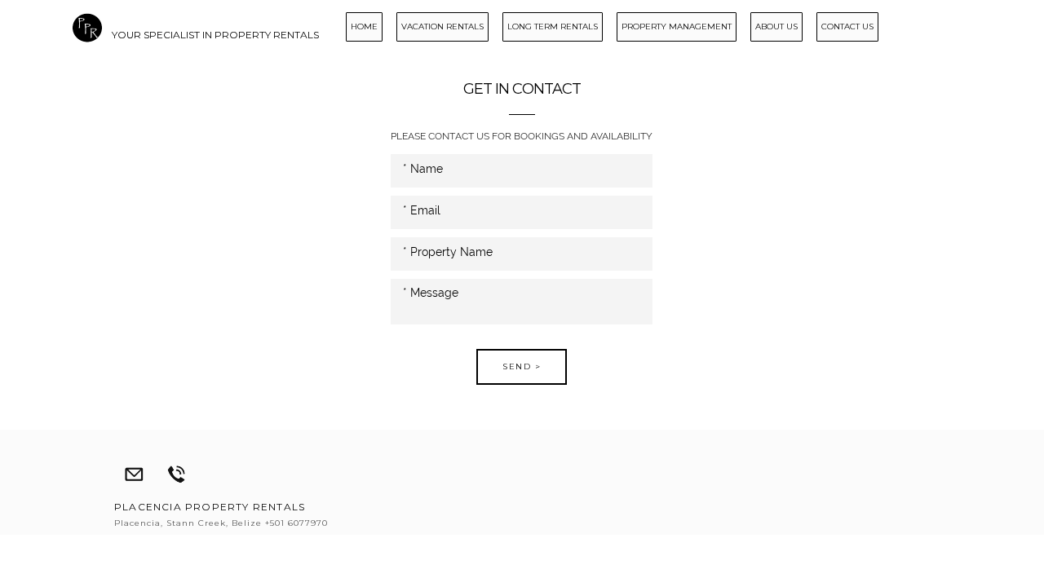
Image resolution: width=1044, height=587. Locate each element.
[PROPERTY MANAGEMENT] (671, 38)
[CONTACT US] (841, 38)
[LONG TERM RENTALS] (547, 38)
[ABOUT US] (771, 38)
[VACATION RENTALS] (437, 38)
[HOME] (358, 38)
